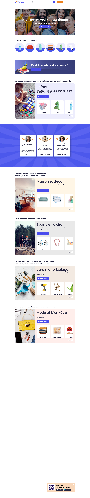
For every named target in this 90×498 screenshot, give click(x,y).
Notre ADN (28, 2)
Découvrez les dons (36, 69)
